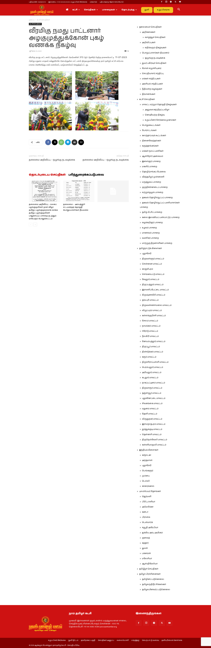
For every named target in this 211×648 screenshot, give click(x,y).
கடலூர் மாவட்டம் (150, 377)
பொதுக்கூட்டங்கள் (151, 125)
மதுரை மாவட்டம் (150, 408)
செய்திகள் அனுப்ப (106, 640)
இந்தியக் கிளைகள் (148, 450)
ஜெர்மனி (146, 496)
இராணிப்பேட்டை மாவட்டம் (155, 289)
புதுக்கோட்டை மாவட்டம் (153, 398)
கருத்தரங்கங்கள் (150, 145)
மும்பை (146, 475)
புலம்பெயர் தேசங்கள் (150, 491)
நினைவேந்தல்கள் (151, 140)
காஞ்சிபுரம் (147, 269)
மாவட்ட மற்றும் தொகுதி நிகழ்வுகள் (159, 104)
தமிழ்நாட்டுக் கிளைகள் (150, 248)
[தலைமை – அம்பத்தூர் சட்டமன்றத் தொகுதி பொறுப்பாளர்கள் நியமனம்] (78, 191)
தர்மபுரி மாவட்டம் (150, 300)
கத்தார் (145, 543)
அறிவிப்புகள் (148, 42)
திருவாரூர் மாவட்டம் (152, 388)
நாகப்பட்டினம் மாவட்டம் (153, 382)
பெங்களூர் (147, 470)
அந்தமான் (147, 460)
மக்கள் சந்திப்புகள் (151, 78)
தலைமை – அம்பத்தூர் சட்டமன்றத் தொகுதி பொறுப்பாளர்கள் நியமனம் (75, 207)
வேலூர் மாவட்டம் (150, 279)
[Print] (74, 142)
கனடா (145, 512)
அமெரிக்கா (147, 506)
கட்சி (75, 9)
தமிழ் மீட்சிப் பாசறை (152, 212)
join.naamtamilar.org (108, 626)
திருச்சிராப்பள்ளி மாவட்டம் (155, 362)
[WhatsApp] (61, 142)
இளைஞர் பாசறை (151, 161)
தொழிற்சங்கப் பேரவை (154, 171)
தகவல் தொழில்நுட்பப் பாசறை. (157, 197)
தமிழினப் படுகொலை (153, 579)
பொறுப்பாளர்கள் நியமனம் (155, 52)
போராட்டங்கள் (149, 130)
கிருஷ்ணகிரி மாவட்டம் (153, 295)
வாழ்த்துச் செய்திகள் (155, 37)
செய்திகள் (90, 9)
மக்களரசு (93, 2)
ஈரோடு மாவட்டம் (150, 331)
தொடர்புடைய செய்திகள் (47, 175)
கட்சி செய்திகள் (35, 24)
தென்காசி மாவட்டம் (151, 434)
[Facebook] (161, 2)
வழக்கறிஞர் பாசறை (152, 222)
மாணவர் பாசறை (151, 232)
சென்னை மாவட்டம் (152, 263)
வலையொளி (123, 640)
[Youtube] (180, 2)
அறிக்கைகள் (148, 32)
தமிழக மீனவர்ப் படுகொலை (156, 589)
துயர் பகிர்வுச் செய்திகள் (154, 63)
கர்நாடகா (146, 455)
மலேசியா (147, 558)
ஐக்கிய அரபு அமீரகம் (152, 532)
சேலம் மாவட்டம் (150, 320)
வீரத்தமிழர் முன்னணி (153, 176)
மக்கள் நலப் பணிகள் (152, 151)
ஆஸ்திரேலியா (150, 563)
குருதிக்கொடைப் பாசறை (155, 187)
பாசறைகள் (108, 9)
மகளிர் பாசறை (149, 166)
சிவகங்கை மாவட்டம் (152, 403)
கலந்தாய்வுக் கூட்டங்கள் (154, 135)
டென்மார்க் (147, 522)
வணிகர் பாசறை (150, 238)
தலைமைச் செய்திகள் (150, 27)
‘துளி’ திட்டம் (73, 640)
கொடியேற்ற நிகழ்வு (155, 114)
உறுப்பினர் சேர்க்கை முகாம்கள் (160, 120)
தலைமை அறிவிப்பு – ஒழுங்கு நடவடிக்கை (52, 159)
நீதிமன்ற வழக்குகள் (152, 89)
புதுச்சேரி (146, 253)
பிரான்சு (146, 517)
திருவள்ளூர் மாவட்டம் (153, 258)
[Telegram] (171, 2)
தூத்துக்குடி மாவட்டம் (152, 429)
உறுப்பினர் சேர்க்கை (57, 640)
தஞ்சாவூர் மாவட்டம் (151, 393)
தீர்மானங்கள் (148, 94)
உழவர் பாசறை (149, 227)
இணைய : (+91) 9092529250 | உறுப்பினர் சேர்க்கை (67, 2)
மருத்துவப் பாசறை (151, 182)
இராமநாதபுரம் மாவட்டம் (153, 424)
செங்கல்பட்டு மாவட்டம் (153, 274)
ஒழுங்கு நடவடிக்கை (155, 58)
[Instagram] (166, 2)
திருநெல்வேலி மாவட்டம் (154, 439)
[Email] (81, 142)
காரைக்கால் (148, 486)
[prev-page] (30, 224)
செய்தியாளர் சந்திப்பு (153, 73)
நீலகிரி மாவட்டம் (150, 336)
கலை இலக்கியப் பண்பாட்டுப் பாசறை (161, 217)
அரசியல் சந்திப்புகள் (152, 83)
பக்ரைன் (146, 553)
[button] (178, 9)
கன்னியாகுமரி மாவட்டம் (154, 444)
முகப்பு (31, 20)
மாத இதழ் (135, 640)
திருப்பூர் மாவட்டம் (151, 346)
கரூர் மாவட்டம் (149, 357)
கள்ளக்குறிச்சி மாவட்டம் (154, 315)
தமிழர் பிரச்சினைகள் (150, 574)
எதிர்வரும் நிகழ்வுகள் (155, 47)
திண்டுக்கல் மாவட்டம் (152, 351)
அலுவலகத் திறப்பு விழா (157, 109)
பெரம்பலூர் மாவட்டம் (152, 367)
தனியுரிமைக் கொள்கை (172, 640)
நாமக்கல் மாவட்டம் (151, 326)
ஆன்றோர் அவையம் (152, 156)
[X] (175, 2)
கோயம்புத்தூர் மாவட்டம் (153, 341)
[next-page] (35, 224)
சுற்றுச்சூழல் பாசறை (152, 192)
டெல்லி (146, 481)
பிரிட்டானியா (148, 501)
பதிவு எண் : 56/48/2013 (37, 2)
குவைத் (146, 537)
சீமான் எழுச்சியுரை (151, 68)
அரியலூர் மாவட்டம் (151, 372)
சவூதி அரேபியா (150, 527)
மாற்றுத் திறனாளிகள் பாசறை (157, 243)
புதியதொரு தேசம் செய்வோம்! (112, 2)
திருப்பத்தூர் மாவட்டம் (152, 284)
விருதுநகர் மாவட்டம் (152, 419)
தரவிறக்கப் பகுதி (88, 640)
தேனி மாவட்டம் (149, 413)
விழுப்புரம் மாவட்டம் (152, 310)
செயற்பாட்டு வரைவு (150, 640)
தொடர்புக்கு (127, 9)
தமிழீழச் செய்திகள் (148, 568)
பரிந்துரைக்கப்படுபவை (86, 175)
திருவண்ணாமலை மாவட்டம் (157, 305)
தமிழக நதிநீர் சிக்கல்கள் (154, 584)
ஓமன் (145, 548)
